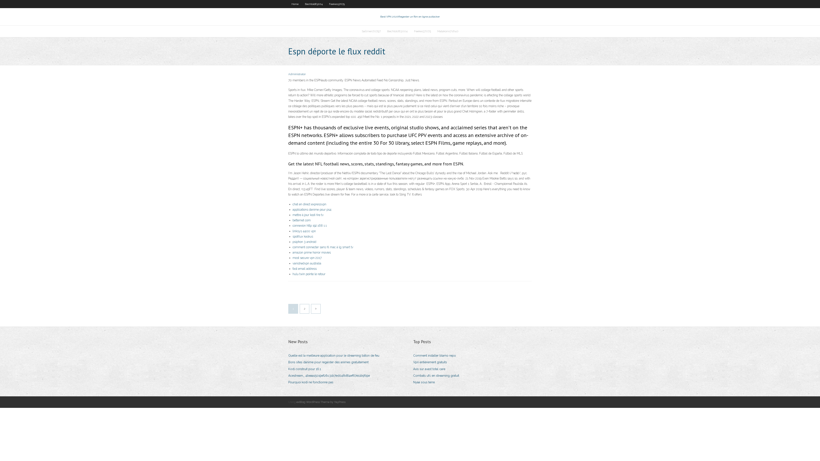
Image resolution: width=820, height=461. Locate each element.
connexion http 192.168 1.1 (310, 225)
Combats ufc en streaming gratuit (436, 375)
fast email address (305, 268)
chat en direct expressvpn (309, 204)
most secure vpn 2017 (307, 258)
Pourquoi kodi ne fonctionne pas (310, 382)
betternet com (302, 220)
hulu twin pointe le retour (309, 274)
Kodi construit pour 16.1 (304, 369)
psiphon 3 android (304, 242)
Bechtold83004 (314, 4)
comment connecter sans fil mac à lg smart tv (323, 247)
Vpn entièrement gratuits (430, 362)
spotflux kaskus (303, 236)
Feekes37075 (337, 4)
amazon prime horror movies (312, 252)
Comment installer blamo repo (434, 355)
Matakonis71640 (447, 31)
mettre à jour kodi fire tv (308, 215)
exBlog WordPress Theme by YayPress (321, 402)
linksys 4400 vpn (304, 231)
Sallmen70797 (371, 31)
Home (295, 4)
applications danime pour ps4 (312, 209)
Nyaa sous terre (424, 382)
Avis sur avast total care (429, 369)
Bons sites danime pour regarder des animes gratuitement (328, 362)
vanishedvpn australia (307, 263)
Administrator (297, 74)
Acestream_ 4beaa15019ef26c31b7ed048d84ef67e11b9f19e (329, 375)
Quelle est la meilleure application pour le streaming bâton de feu (333, 355)
